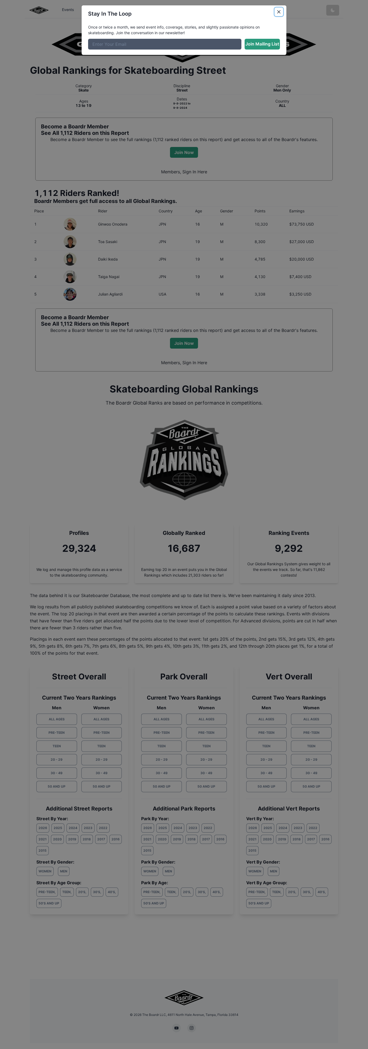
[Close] (279, 12)
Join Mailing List (262, 44)
